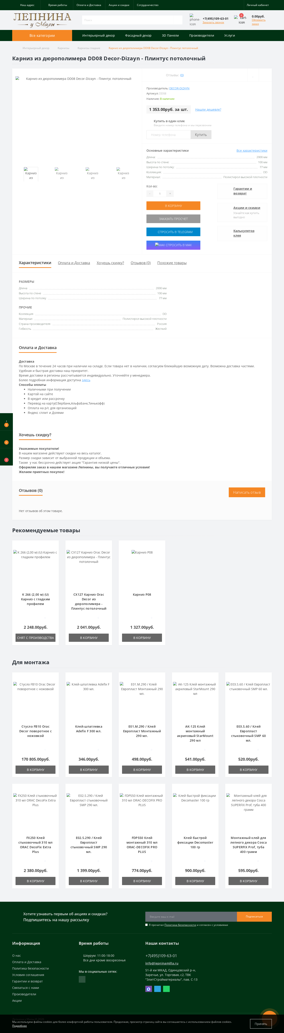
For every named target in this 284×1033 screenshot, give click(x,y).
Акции (17, 1000)
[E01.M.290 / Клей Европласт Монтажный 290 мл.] (142, 700)
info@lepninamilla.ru (161, 963)
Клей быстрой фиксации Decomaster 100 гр (195, 842)
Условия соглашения (28, 975)
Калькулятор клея (243, 233)
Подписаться (254, 916)
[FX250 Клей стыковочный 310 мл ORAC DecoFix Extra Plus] (35, 812)
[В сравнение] (53, 552)
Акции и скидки (119, 5)
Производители (201, 35)
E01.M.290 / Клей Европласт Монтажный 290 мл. (142, 731)
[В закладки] (54, 546)
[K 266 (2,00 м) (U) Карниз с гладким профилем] (35, 568)
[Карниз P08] (142, 568)
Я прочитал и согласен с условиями (188, 925)
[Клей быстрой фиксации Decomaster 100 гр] (195, 812)
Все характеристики (252, 150)
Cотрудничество (147, 5)
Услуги (229, 35)
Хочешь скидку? (110, 262)
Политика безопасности (180, 925)
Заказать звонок (213, 22)
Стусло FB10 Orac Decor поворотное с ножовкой (35, 731)
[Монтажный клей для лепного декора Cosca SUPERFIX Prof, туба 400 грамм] (248, 812)
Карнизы (63, 48)
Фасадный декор (138, 35)
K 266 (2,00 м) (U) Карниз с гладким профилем (35, 599)
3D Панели (170, 35)
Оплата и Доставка (89, 5)
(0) (182, 75)
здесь (86, 380)
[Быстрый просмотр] (53, 559)
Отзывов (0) (141, 262)
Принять (261, 1024)
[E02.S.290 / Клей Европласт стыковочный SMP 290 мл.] (89, 812)
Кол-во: (152, 186)
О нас (16, 955)
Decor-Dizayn (179, 88)
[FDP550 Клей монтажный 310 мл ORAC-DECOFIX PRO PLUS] (142, 812)
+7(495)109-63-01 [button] (161, 955)
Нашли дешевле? (208, 109)
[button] (26, 5)
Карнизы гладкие (89, 48)
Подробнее (19, 1026)
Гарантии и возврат (242, 191)
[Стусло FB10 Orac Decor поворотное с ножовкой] (35, 700)
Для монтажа (30, 662)
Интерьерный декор (98, 35)
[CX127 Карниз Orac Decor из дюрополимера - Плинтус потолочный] (89, 568)
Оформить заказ (259, 22)
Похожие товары (172, 262)
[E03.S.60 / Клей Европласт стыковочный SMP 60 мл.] (248, 700)
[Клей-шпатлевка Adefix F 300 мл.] (89, 700)
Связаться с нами (25, 988)
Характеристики (35, 262)
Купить (201, 134)
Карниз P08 (142, 594)
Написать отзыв (247, 492)
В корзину (173, 206)
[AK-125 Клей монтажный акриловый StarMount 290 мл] (195, 700)
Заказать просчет (173, 219)
